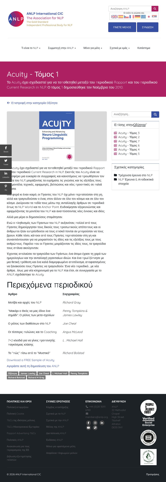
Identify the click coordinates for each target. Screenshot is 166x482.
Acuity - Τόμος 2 (129, 137)
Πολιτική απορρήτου (17, 407)
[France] (131, 16)
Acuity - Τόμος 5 (129, 154)
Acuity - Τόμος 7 (128, 141)
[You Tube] (88, 427)
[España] (120, 16)
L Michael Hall (60, 373)
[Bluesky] (95, 427)
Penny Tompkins (79, 373)
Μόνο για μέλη (92, 48)
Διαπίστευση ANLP (56, 433)
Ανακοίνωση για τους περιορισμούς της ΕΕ (18, 448)
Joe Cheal (44, 373)
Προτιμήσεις (152, 474)
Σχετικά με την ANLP (57, 420)
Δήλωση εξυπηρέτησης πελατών (19, 458)
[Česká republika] (126, 16)
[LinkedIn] (102, 422)
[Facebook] (88, 422)
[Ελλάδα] (143, 16)
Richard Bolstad (16, 377)
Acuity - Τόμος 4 (128, 149)
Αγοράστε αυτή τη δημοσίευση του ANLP (33, 366)
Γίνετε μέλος (122, 27)
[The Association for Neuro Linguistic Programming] (40, 19)
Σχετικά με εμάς (119, 48)
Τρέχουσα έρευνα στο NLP (135, 175)
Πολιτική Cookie (15, 413)
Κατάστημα (143, 48)
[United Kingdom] (114, 16)
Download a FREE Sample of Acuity (30, 360)
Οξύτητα (12, 373)
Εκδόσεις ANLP (54, 439)
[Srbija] (154, 16)
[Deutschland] (137, 16)
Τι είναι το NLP (30, 48)
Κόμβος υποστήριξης (57, 407)
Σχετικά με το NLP (56, 413)
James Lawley (27, 373)
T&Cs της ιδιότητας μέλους (21, 420)
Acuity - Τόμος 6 (129, 145)
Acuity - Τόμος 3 (128, 133)
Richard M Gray (36, 377)
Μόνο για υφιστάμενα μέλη (60, 446)
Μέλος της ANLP (55, 426)
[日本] (148, 16)
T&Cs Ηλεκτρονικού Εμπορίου (23, 426)
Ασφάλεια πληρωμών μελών (61, 452)
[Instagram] (95, 422)
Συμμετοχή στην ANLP (61, 48)
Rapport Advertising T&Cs (21, 433)
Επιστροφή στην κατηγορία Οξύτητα (34, 103)
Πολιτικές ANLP (15, 439)
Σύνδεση (147, 27)
